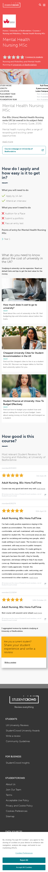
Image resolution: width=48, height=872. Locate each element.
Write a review (10, 662)
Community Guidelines (18, 741)
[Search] (40, 5)
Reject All (24, 860)
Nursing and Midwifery (12, 33)
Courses (36, 31)
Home (5, 31)
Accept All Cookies (24, 867)
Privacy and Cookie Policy (19, 805)
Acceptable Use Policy (17, 800)
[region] (24, 852)
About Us (10, 784)
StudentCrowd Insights (18, 763)
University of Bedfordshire (20, 31)
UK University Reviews (17, 725)
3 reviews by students (34, 57)
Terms (9, 795)
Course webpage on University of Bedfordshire (19, 150)
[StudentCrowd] (12, 5)
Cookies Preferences (16, 811)
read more (7, 141)
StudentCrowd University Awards (23, 730)
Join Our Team (13, 789)
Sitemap (10, 816)
